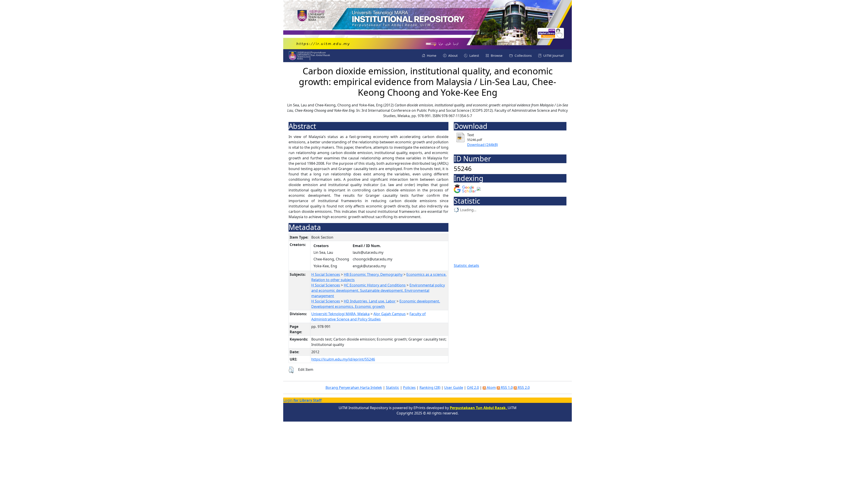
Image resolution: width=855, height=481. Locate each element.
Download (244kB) (482, 144)
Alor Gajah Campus (389, 313)
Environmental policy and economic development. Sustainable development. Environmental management (378, 290)
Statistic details (466, 265)
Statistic (392, 387)
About (452, 55)
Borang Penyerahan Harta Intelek (354, 387)
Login (302, 400)
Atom (491, 387)
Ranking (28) (429, 387)
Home (431, 55)
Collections (523, 55)
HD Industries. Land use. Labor (370, 301)
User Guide (453, 387)
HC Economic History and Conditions (375, 285)
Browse (496, 55)
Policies (409, 387)
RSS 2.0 (523, 387)
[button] (291, 370)
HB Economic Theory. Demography (373, 274)
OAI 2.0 (473, 387)
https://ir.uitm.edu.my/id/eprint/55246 (343, 359)
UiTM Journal (553, 55)
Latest (473, 55)
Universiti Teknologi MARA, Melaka (340, 313)
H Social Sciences (325, 274)
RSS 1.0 (506, 387)
